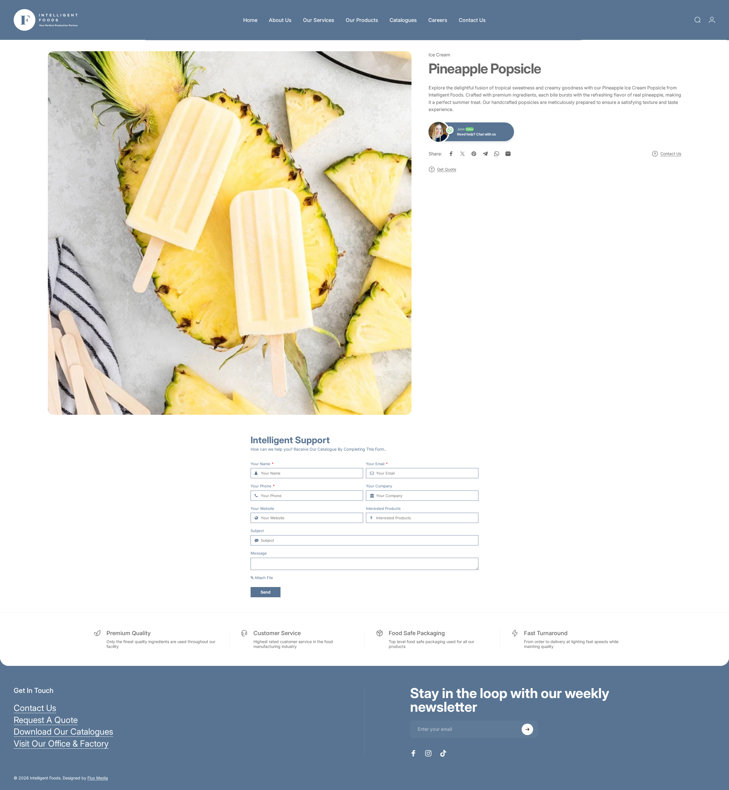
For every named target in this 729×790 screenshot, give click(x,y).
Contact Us (670, 153)
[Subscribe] (527, 729)
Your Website (262, 508)
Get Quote (446, 169)
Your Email (377, 464)
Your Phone (263, 486)
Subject (257, 531)
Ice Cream (439, 55)
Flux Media (97, 777)
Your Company (379, 486)
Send (266, 592)
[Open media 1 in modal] (229, 233)
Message (259, 553)
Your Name (262, 464)
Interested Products (383, 508)
